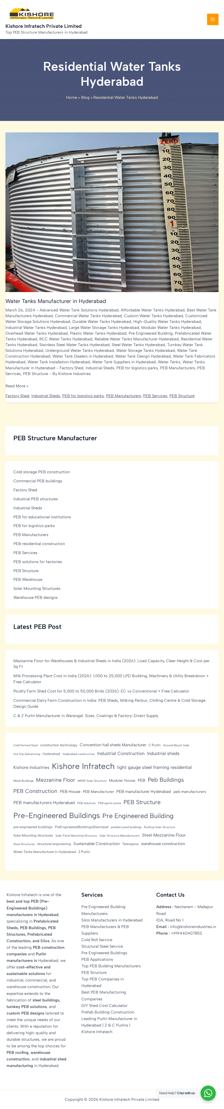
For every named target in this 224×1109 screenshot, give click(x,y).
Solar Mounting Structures (36, 588)
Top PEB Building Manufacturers (111, 966)
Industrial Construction (121, 753)
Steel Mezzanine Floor (164, 835)
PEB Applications (97, 959)
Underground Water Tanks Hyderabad (79, 350)
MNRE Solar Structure (92, 781)
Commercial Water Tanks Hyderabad (88, 315)
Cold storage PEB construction (41, 471)
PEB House (70, 791)
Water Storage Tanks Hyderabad (145, 350)
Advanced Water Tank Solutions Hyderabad (79, 310)
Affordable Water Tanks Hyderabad (153, 310)
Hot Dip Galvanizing (26, 754)
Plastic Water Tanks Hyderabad (98, 333)
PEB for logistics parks (137, 367)
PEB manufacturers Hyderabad (44, 802)
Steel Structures (24, 844)
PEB (141, 780)
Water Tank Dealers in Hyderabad (82, 356)
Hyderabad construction (79, 754)
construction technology (58, 745)
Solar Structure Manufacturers (119, 835)
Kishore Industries (31, 767)
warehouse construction (163, 843)
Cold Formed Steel (25, 745)
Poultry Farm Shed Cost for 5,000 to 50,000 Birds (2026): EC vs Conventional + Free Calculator (101, 691)
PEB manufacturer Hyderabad (143, 791)
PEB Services (155, 395)
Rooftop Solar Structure (159, 827)
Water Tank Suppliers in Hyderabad (124, 361)
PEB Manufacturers (177, 367)
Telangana (130, 844)
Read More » (16, 386)
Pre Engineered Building (151, 333)
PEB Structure (35, 373)
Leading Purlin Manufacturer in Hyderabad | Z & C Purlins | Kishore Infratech (109, 1025)
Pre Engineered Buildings (104, 952)
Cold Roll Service (96, 939)
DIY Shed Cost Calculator (104, 1005)
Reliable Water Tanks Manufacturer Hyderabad (137, 339)
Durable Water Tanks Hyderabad (101, 321)
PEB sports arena (109, 803)
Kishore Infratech (83, 766)
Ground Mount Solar (176, 745)
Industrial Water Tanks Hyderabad (36, 327)
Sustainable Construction (96, 843)
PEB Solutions (86, 803)
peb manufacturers (189, 791)
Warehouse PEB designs (35, 597)
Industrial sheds (163, 753)
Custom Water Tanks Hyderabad (153, 315)
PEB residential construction (39, 543)
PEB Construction (35, 791)
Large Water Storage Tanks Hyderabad (104, 327)
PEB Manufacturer (98, 791)
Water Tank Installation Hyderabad (59, 361)
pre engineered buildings (32, 827)
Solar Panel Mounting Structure (76, 835)
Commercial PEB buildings (37, 480)
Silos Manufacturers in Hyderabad (112, 920)
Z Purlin (84, 852)
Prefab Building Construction (107, 1012)
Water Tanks (169, 361)
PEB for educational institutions (42, 517)
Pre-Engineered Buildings (56, 815)
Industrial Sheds (100, 367)
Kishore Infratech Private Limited (43, 26)
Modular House (122, 780)
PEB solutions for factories (37, 561)
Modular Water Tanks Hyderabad (171, 327)
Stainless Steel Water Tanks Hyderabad (74, 344)
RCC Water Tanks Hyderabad (65, 339)
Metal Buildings (23, 781)
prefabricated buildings (126, 827)
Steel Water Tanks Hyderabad (138, 344)
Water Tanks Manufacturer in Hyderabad (55, 301)
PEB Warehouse (27, 579)
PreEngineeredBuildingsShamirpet (81, 827)
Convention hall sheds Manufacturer (113, 744)
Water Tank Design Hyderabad (143, 356)
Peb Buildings (166, 779)
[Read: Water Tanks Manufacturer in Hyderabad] (112, 211)
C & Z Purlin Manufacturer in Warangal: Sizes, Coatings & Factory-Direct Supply (85, 715)
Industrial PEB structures (35, 498)
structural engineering (54, 844)
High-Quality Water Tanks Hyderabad (167, 321)
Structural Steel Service (102, 946)
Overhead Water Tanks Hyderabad (36, 333)
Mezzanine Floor (55, 780)
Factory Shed (71, 367)
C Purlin (155, 745)
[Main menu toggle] (213, 19)
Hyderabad (51, 754)
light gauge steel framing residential (154, 767)
